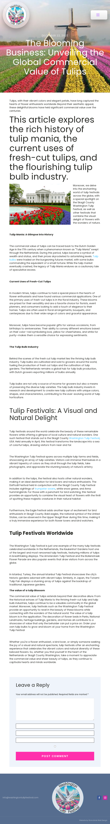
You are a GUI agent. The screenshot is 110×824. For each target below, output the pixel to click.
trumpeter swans (45, 488)
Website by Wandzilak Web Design (93, 820)
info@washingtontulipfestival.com (20, 797)
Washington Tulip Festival (84, 438)
